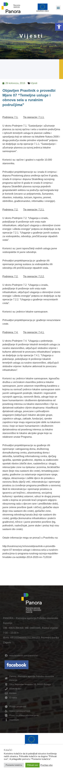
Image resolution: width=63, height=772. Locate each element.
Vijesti (34, 83)
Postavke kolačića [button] (14, 765)
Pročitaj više (46, 765)
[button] (59, 27)
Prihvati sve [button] (32, 765)
